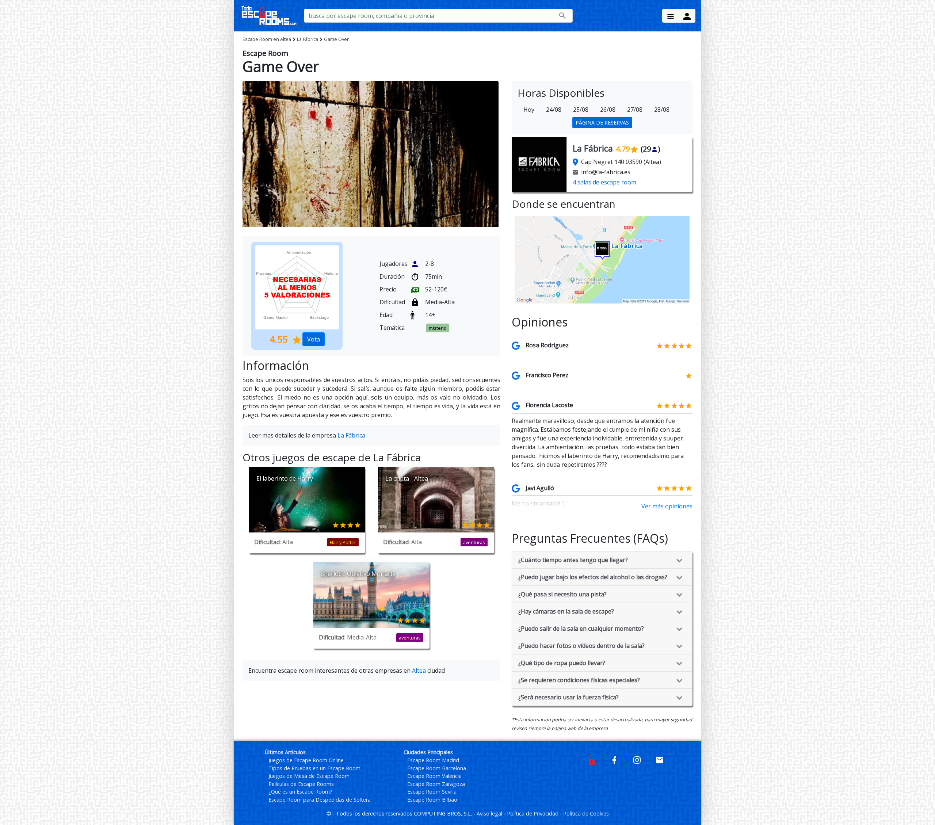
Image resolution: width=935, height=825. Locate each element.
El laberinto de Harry (284, 478)
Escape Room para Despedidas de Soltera (319, 799)
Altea (267, 39)
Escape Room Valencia (434, 775)
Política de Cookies (586, 813)
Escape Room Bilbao (432, 799)
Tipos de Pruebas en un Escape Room (314, 768)
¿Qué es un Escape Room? (300, 791)
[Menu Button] (670, 16)
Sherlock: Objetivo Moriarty (358, 574)
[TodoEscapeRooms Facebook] (614, 759)
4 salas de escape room (604, 182)
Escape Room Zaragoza (436, 783)
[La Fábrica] (602, 259)
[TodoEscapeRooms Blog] (591, 759)
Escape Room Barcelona (436, 768)
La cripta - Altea (406, 478)
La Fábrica (307, 39)
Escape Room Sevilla (432, 791)
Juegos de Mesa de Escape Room (309, 775)
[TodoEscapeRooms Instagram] (637, 759)
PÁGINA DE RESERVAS (602, 122)
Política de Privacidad (533, 813)
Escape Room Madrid (433, 760)
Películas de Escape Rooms (301, 783)
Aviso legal (490, 813)
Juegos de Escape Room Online (306, 760)
